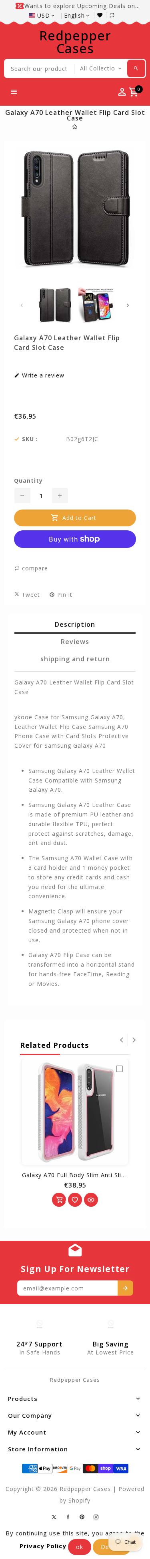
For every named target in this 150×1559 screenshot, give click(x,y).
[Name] (125, 1288)
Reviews (75, 641)
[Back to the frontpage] (75, 126)
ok (79, 1547)
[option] (54, 305)
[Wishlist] (102, 15)
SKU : (30, 439)
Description (75, 624)
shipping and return (75, 658)
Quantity (28, 481)
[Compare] (116, 15)
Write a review (42, 375)
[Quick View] (91, 1200)
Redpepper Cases (75, 42)
